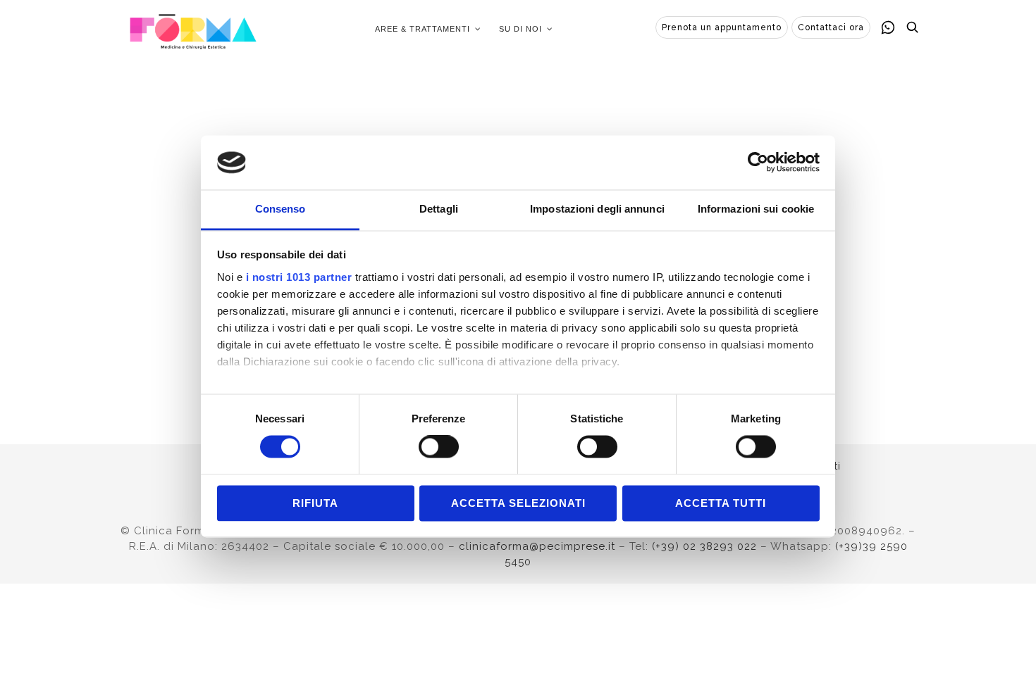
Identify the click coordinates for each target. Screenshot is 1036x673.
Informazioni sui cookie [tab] (756, 209)
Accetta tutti (720, 503)
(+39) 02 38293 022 (704, 546)
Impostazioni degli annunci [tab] (597, 209)
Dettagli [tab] (438, 209)
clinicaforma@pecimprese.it (537, 546)
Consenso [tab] (280, 209)
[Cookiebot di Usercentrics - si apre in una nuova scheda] (758, 162)
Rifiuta (315, 503)
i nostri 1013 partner (299, 277)
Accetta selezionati (518, 503)
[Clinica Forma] (193, 29)
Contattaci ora (831, 27)
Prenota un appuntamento (722, 27)
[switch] (439, 447)
